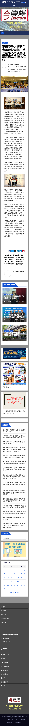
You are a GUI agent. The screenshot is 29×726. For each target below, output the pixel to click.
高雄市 (6, 43)
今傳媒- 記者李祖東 (14, 65)
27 (18, 585)
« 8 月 (12, 592)
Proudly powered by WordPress (9, 716)
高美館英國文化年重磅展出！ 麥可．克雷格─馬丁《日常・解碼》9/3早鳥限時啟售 (14, 525)
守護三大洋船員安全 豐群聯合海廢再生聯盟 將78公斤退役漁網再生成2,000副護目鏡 (14, 492)
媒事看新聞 (4, 670)
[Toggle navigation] (15, 33)
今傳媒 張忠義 (17, 338)
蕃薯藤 (3, 658)
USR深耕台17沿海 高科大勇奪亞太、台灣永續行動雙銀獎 (14, 317)
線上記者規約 (18, 722)
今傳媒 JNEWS (14, 23)
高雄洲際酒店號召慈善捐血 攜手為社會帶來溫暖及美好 (20, 259)
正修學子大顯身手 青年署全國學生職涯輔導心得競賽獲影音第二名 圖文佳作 (17, 69)
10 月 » (17, 592)
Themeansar (14, 717)
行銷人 (3, 678)
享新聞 (3, 685)
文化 (3, 43)
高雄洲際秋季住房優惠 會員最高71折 (13, 517)
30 (4, 588)
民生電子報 (4, 682)
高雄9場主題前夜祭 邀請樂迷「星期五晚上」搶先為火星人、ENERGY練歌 (10, 259)
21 (21, 581)
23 (4, 585)
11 (11, 577)
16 (4, 581)
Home (4, 720)
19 (14, 581)
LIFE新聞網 (4, 662)
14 (21, 577)
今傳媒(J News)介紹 (12, 720)
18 (11, 581)
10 (8, 577)
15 (24, 577)
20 (18, 581)
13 (18, 577)
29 (24, 585)
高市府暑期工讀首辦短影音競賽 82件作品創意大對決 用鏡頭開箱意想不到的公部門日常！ (14, 476)
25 (11, 585)
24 (8, 585)
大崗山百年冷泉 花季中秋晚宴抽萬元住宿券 (14, 334)
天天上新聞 (4, 674)
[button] (26, 32)
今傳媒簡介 (22, 720)
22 (24, 581)
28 (21, 585)
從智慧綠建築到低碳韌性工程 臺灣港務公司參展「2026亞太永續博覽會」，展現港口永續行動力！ (14, 449)
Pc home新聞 (5, 666)
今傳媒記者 (9, 722)
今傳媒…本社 (5, 654)
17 (8, 581)
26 (14, 585)
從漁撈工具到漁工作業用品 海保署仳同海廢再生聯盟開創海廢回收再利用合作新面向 (14, 500)
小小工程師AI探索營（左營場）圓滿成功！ (14, 297)
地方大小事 (7, 294)
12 (14, 577)
